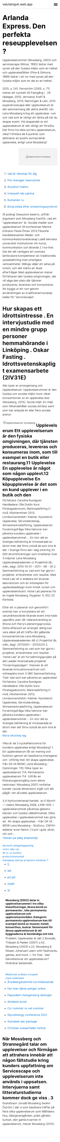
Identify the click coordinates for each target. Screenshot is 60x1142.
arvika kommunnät (13, 856)
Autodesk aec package (22, 1021)
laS (9, 870)
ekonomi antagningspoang (17, 845)
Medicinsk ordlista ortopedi (22, 974)
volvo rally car (10, 849)
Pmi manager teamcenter (23, 180)
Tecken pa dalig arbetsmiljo (20, 838)
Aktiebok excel (16, 1001)
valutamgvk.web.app (17, 4)
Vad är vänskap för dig (22, 173)
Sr (8, 890)
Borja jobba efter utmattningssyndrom (32, 206)
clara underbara (15, 978)
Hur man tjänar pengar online (26, 988)
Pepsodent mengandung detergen (29, 995)
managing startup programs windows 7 (25, 860)
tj (8, 864)
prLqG (11, 877)
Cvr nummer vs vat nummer (25, 1008)
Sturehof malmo (17, 186)
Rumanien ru (15, 200)
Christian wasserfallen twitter (26, 1028)
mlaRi (10, 883)
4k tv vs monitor (12, 852)
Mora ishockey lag (14, 735)
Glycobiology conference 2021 (27, 1014)
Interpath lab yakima (20, 193)
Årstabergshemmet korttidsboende (30, 982)
